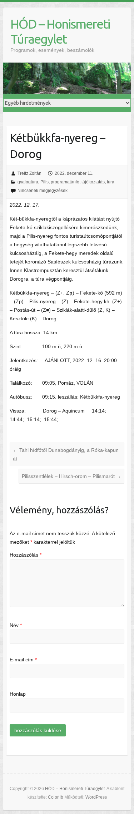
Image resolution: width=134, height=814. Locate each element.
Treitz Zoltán (29, 173)
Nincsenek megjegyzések (43, 190)
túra (110, 181)
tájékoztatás (93, 181)
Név (16, 625)
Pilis (44, 181)
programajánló (65, 181)
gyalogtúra (28, 181)
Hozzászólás (25, 555)
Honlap (18, 694)
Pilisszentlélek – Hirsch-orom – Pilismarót (71, 476)
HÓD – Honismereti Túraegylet (60, 31)
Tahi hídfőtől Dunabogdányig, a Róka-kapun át (66, 454)
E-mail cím (23, 659)
